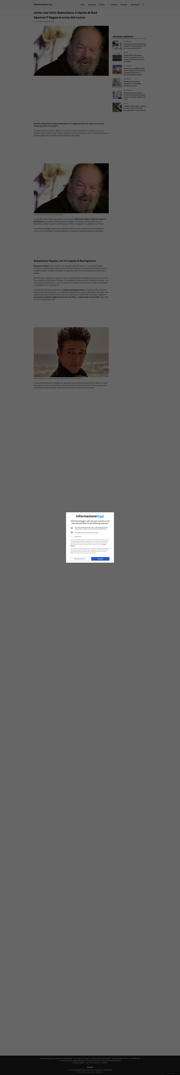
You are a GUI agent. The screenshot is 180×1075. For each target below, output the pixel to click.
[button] (90, 536)
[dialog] (90, 537)
